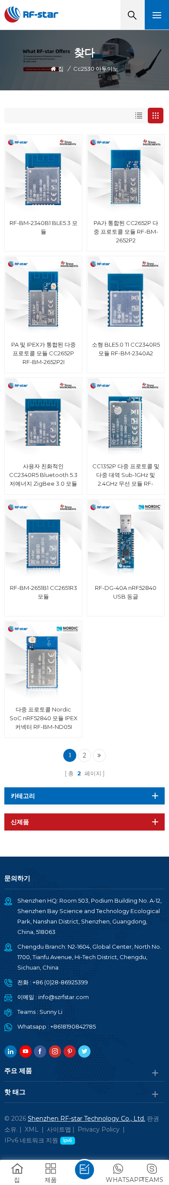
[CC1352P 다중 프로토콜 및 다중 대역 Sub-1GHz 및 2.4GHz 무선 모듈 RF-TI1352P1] (126, 416)
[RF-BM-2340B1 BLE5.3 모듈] (43, 173)
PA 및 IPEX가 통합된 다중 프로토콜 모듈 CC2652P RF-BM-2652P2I (43, 353)
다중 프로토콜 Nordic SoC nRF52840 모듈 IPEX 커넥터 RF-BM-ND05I (44, 718)
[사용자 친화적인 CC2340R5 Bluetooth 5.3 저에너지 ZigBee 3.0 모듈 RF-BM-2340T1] (43, 416)
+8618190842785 (73, 1026)
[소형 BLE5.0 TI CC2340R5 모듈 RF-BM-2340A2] (126, 295)
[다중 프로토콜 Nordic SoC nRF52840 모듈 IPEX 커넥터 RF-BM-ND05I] (43, 660)
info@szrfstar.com (63, 996)
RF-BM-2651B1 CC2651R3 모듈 (43, 592)
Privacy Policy (99, 1129)
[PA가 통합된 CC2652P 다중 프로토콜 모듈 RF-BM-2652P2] (126, 173)
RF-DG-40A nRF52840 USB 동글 (125, 592)
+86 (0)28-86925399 (60, 982)
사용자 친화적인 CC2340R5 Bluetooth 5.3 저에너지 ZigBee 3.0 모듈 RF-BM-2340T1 (43, 475)
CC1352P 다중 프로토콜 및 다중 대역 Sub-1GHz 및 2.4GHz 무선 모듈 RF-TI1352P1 (125, 475)
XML (32, 1129)
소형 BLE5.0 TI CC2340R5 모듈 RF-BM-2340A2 (126, 349)
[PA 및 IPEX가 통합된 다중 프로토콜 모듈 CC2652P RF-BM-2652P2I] (43, 295)
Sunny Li (50, 1011)
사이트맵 (59, 1129)
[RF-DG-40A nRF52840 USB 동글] (126, 538)
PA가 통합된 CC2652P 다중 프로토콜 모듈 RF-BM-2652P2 (126, 231)
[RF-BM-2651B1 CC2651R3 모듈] (43, 538)
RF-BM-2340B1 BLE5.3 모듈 (44, 227)
